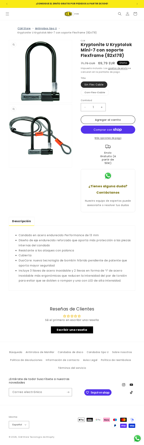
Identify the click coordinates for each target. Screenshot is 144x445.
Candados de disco (70, 352)
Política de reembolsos (116, 360)
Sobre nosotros (122, 352)
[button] (7, 14)
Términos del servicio (72, 368)
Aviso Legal (90, 360)
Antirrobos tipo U (46, 28)
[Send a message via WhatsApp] (137, 438)
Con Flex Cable (96, 93)
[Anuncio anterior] (7, 4)
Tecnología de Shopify (42, 437)
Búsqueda (15, 352)
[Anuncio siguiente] (137, 4)
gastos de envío (118, 68)
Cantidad (86, 100)
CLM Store (24, 28)
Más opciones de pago (108, 137)
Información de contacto (63, 360)
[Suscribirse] (68, 392)
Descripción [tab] (21, 221)
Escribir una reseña (72, 330)
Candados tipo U (98, 352)
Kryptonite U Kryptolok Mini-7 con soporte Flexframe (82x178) (57, 32)
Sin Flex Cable (94, 84)
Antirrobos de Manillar (40, 352)
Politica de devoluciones (26, 360)
